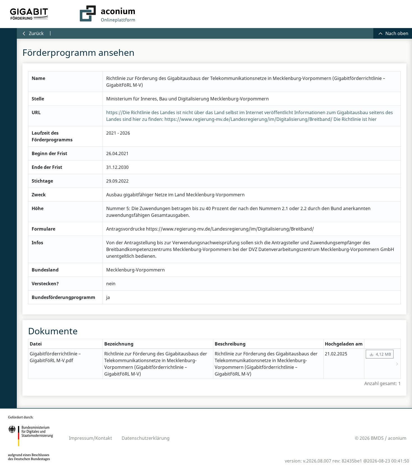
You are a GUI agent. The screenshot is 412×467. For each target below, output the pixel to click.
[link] (380, 354)
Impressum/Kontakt (90, 438)
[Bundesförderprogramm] (29, 14)
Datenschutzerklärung (146, 438)
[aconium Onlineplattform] (107, 14)
